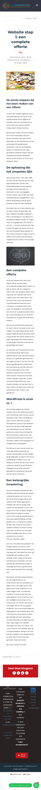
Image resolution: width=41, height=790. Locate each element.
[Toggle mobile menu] (37, 5)
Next (35, 18)
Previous (28, 18)
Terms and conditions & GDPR (7, 735)
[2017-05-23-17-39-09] (20, 72)
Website (18, 657)
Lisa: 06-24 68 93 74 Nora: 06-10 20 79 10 (7, 713)
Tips (13, 657)
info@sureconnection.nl (12, 725)
